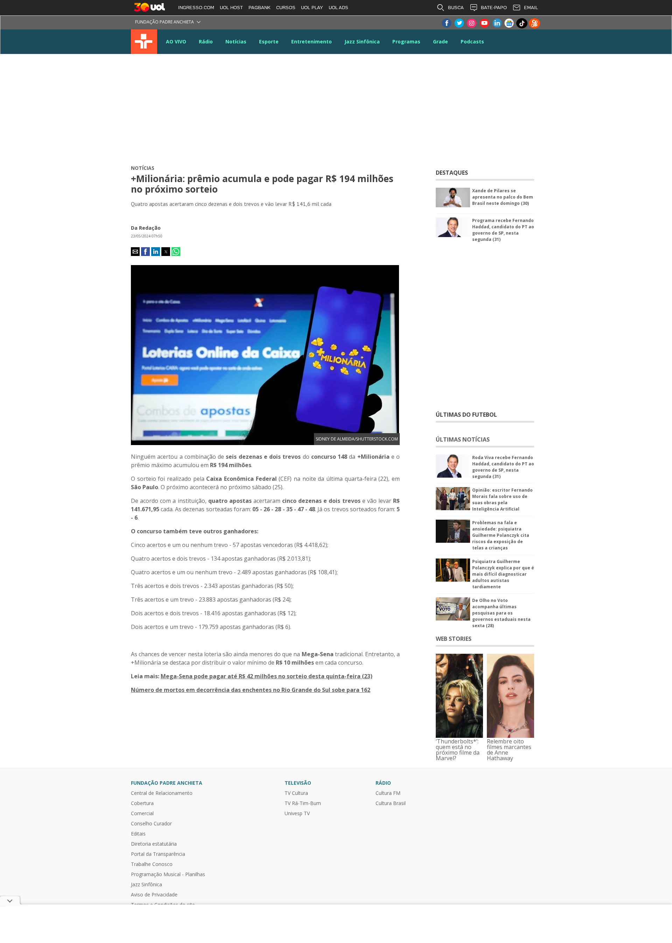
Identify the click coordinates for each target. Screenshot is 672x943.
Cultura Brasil (391, 803)
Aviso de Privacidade (154, 894)
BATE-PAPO (494, 7)
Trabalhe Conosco (152, 864)
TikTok (521, 23)
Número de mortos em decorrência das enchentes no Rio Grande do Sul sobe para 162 (250, 690)
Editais (138, 833)
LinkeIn (496, 23)
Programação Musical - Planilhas (168, 874)
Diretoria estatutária (154, 843)
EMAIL (531, 7)
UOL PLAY (312, 7)
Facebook (446, 23)
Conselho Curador (151, 823)
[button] (135, 251)
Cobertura (142, 803)
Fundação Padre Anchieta (164, 22)
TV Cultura (144, 41)
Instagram (471, 23)
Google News (509, 23)
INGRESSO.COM (196, 7)
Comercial (142, 813)
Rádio (206, 41)
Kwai (534, 23)
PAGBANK (259, 7)
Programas (406, 41)
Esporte (269, 41)
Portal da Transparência (158, 854)
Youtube (484, 23)
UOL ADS (338, 7)
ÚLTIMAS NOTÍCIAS (463, 439)
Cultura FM (388, 793)
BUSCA (456, 7)
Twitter (458, 23)
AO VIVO (176, 41)
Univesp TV (297, 813)
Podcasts (472, 41)
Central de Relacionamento (161, 793)
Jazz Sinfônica (362, 41)
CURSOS (285, 7)
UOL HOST (231, 7)
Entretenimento (311, 41)
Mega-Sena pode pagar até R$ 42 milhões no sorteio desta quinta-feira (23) (266, 676)
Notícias (235, 41)
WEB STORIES (453, 639)
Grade (440, 41)
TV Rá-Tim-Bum (303, 803)
